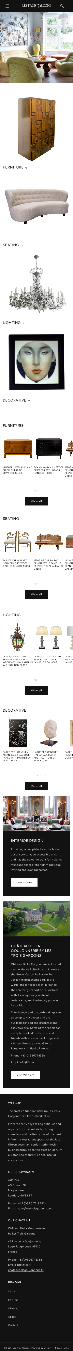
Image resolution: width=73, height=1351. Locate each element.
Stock (11, 1291)
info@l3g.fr (26, 1062)
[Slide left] (28, 490)
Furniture (13, 167)
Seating (11, 245)
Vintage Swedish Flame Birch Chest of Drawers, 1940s (17, 470)
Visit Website (25, 1075)
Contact (13, 1325)
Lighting (12, 322)
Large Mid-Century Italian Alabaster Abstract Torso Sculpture (46, 756)
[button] (7, 6)
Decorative (14, 400)
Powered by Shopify (41, 1348)
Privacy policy (62, 1348)
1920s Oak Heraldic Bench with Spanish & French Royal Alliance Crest (48, 564)
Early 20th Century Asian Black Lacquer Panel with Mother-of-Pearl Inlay (17, 756)
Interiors (13, 1299)
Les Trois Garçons (22, 1348)
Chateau (13, 1308)
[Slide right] (45, 490)
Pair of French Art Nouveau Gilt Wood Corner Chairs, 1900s (16, 563)
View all (36, 501)
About (12, 1316)
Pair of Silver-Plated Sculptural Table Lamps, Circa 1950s (47, 659)
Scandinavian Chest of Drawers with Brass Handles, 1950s (48, 470)
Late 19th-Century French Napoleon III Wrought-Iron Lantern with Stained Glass (18, 660)
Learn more (24, 882)
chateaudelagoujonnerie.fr (26, 1270)
